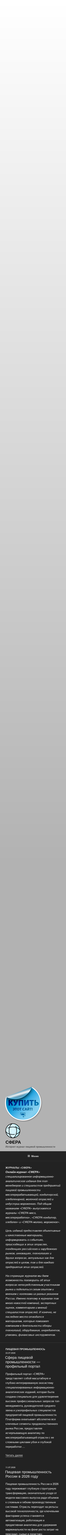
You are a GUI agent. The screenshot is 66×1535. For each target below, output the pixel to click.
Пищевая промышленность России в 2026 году (28, 1474)
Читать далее (14, 1455)
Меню (35, 1156)
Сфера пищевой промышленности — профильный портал (22, 1362)
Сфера (13, 1142)
